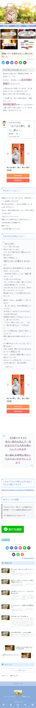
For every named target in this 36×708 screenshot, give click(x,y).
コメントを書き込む (18, 670)
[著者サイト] (13, 554)
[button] (32, 373)
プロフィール (18, 702)
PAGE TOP (19, 684)
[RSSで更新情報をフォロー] (22, 554)
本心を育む (6, 539)
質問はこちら (26, 696)
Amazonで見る (18, 175)
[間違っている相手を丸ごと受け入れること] (12, 62)
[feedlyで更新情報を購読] (18, 554)
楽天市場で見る (18, 180)
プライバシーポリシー (10, 698)
